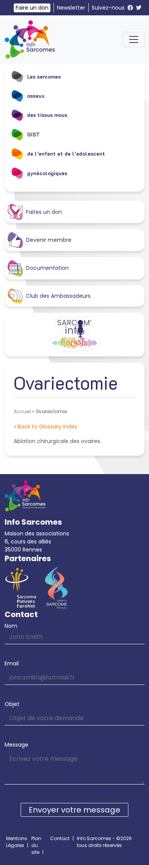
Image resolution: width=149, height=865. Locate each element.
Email (12, 663)
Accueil (22, 411)
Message (16, 744)
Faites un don (44, 212)
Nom (11, 626)
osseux (36, 95)
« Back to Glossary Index (45, 426)
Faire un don (32, 7)
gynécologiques (47, 173)
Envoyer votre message (74, 809)
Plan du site (36, 845)
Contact (60, 838)
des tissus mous (47, 114)
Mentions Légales (16, 842)
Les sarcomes (44, 76)
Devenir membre (48, 240)
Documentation (47, 268)
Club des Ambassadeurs (58, 296)
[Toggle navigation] (133, 39)
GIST (33, 134)
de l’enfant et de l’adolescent (66, 153)
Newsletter (71, 7)
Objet (12, 704)
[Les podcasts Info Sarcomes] (74, 334)
